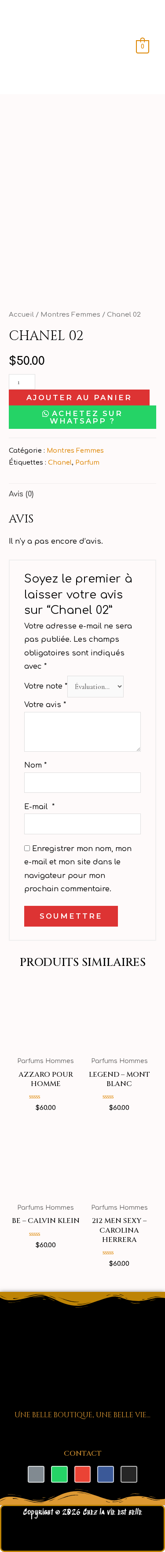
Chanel (60, 462)
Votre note (45, 687)
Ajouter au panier (79, 397)
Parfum (87, 462)
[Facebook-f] (105, 1474)
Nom (35, 765)
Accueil (21, 314)
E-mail (39, 807)
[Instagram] (129, 1474)
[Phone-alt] (36, 1474)
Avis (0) (21, 494)
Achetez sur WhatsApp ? (86, 417)
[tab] (82, 494)
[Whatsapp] (59, 1474)
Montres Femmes (70, 314)
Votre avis (45, 705)
